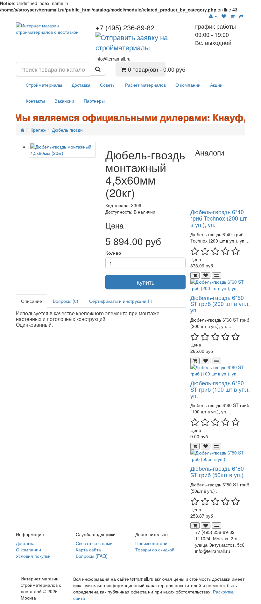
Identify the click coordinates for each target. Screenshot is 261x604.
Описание (31, 301)
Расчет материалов (145, 85)
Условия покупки (33, 556)
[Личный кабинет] (213, 16)
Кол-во (113, 253)
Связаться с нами (94, 543)
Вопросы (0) (65, 301)
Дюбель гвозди (67, 130)
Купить (145, 282)
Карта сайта (88, 549)
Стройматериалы (44, 85)
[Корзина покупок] (232, 16)
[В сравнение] (216, 275)
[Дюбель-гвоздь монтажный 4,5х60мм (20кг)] (62, 150)
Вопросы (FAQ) (92, 556)
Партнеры (94, 101)
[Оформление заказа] (241, 16)
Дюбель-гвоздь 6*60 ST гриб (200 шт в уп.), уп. (220, 303)
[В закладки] (205, 275)
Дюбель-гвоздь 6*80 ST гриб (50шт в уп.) (217, 471)
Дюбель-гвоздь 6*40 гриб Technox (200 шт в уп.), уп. (218, 218)
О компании (188, 85)
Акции (216, 85)
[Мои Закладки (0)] (224, 16)
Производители (151, 543)
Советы (108, 85)
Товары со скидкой (154, 549)
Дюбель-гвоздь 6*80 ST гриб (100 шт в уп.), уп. (220, 389)
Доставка (81, 85)
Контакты (35, 101)
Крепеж (38, 130)
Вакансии (64, 101)
